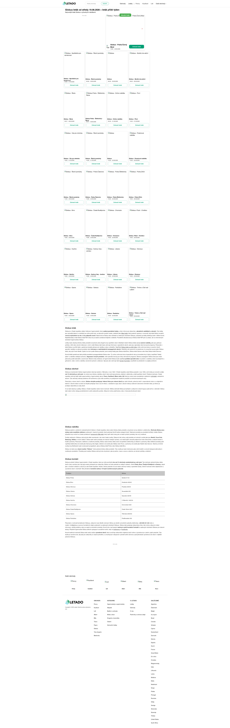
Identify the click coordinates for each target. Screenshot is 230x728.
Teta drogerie (98, 632)
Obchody (123, 4)
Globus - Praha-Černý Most (118, 45)
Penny (138, 4)
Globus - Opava (68, 313)
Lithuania (153, 670)
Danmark (153, 635)
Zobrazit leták (136, 47)
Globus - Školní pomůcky (93, 79)
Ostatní (109, 621)
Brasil (152, 618)
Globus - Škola (68, 119)
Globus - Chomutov (113, 236)
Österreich (154, 607)
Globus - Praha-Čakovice (93, 197)
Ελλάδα (153, 656)
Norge (153, 688)
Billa (95, 618)
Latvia (152, 674)
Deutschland (154, 632)
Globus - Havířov (69, 274)
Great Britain (154, 653)
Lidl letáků (154, 376)
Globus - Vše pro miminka (72, 158)
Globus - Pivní (133, 119)
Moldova (153, 677)
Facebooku (124, 529)
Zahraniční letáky (112, 625)
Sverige (153, 705)
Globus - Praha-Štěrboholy (115, 197)
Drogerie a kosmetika (113, 618)
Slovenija (153, 712)
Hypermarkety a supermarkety (115, 604)
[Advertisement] (84, 29)
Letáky (130, 4)
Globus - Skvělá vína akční (137, 79)
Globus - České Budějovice (94, 236)
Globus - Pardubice (113, 313)
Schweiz (153, 625)
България (154, 614)
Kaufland (145, 4)
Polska (153, 691)
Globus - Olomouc (134, 274)
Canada (153, 621)
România (153, 698)
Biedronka (97, 635)
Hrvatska (153, 660)
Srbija (152, 702)
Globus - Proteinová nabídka (138, 158)
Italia (152, 667)
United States (155, 719)
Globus (109, 79)
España (153, 642)
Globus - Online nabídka (114, 119)
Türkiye (153, 716)
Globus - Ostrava (91, 313)
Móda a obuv (111, 614)
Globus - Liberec (112, 274)
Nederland (154, 684)
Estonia (153, 639)
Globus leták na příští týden (129, 347)
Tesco (95, 621)
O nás (132, 611)
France (153, 649)
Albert (95, 614)
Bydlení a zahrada (112, 611)
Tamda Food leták (124, 361)
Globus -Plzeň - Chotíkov (136, 236)
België (153, 611)
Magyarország (155, 663)
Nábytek (109, 607)
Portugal (153, 695)
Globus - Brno (68, 236)
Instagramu (116, 529)
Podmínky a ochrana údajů (137, 614)
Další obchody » (161, 4)
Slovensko (154, 709)
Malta (152, 681)
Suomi (153, 646)
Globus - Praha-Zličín (135, 197)
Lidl (152, 4)
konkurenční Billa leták (97, 434)
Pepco (95, 625)
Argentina (154, 604)
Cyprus (153, 628)
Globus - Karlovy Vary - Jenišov (95, 274)
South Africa (154, 723)
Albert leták (124, 333)
